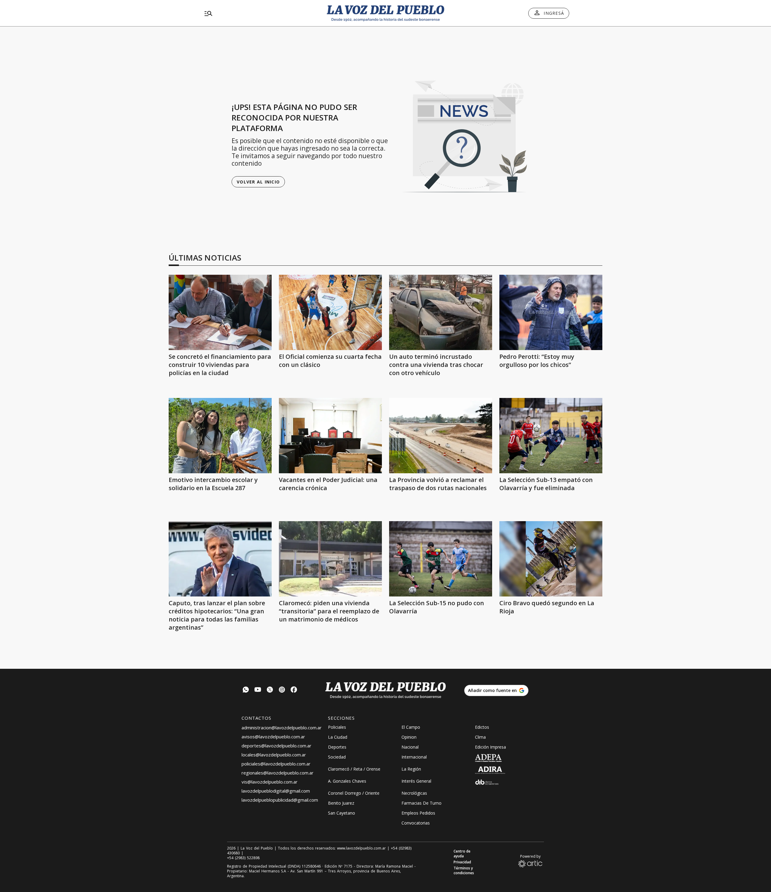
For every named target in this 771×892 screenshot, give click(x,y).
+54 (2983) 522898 (243, 858)
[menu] (260, 13)
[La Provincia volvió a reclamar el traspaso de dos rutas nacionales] (440, 435)
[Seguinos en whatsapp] (245, 690)
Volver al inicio (258, 182)
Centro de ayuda (462, 854)
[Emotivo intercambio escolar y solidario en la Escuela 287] (220, 435)
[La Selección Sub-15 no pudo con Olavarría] (440, 558)
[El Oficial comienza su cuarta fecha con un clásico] (330, 312)
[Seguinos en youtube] (257, 690)
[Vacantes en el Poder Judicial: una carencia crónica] (330, 435)
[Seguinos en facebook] (294, 690)
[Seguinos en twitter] (270, 690)
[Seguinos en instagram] (282, 690)
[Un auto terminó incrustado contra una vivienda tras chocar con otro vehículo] (440, 312)
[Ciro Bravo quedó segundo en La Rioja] (550, 558)
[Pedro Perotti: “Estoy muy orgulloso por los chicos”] (550, 312)
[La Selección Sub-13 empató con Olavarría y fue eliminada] (550, 435)
